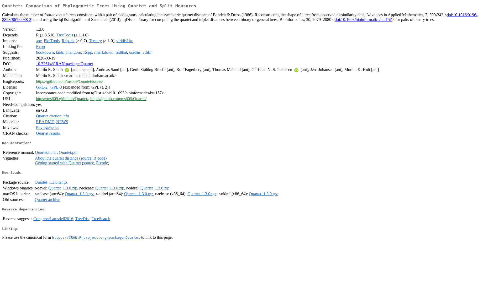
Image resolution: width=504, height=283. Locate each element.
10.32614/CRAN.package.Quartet (64, 64)
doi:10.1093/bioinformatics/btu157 (363, 19)
